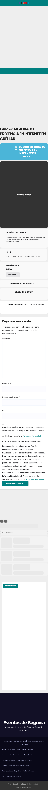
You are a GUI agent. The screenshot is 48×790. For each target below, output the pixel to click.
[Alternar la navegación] (44, 71)
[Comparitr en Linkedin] (19, 297)
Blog (18, 749)
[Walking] (28, 309)
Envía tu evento (27, 749)
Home (4, 749)
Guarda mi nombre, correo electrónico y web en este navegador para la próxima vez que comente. (23, 429)
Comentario (8, 338)
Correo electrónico (11, 397)
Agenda (8, 678)
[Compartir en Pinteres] (24, 297)
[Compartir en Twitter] (15, 297)
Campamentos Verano (11, 602)
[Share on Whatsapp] (28, 297)
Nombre (6, 384)
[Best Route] (15, 309)
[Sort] (5, 521)
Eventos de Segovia (5, 21)
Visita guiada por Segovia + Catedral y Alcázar (18, 771)
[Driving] (20, 309)
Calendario (16, 284)
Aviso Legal (11, 749)
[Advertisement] (24, 99)
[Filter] (1, 521)
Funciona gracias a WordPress (15, 741)
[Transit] (24, 309)
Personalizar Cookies (26, 755)
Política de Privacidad (32, 436)
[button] (36, 71)
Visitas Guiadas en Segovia (11, 776)
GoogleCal (29, 284)
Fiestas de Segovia (8, 627)
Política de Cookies (8, 760)
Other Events (12, 274)
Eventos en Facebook (9, 755)
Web (4, 410)
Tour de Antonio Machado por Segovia (15, 765)
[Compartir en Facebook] (10, 297)
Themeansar (24, 744)
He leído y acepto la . (23, 436)
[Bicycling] (33, 309)
